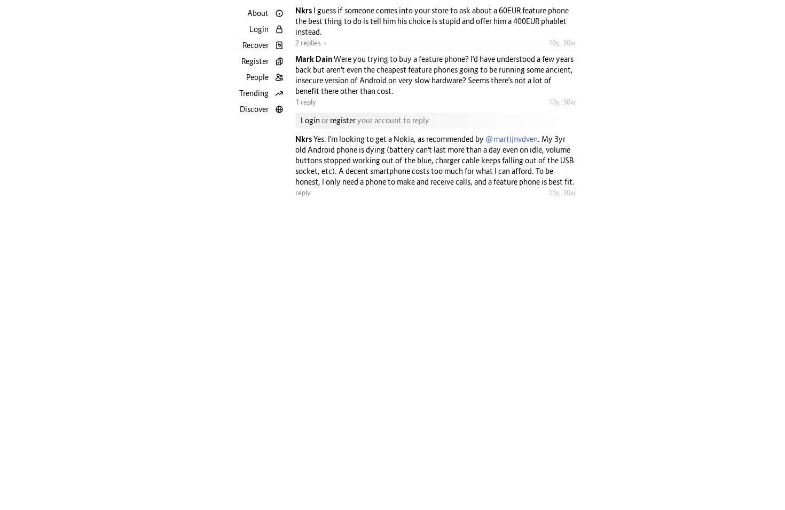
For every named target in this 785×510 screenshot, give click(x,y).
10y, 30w (562, 42)
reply (303, 192)
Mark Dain (314, 58)
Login (310, 120)
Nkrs (304, 10)
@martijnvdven (511, 139)
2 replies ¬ (311, 42)
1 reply (305, 102)
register (343, 120)
